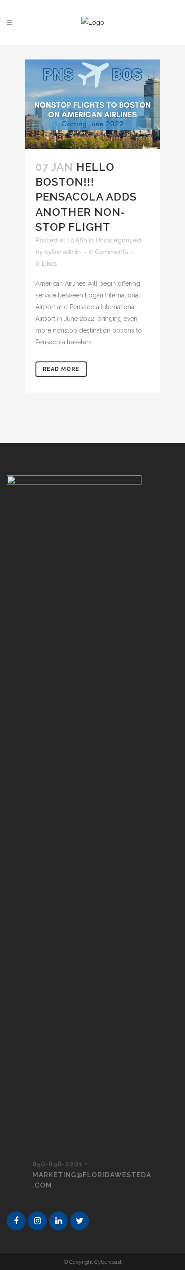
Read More (61, 369)
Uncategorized (118, 240)
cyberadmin (63, 252)
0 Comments (108, 252)
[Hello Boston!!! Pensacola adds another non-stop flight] (92, 104)
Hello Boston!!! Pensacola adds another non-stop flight (86, 196)
